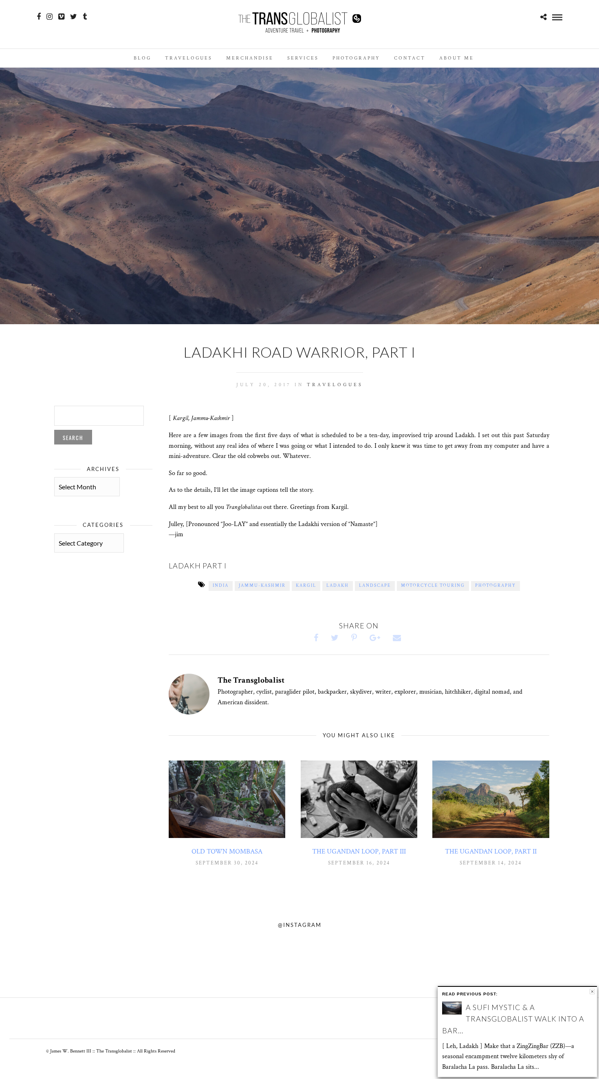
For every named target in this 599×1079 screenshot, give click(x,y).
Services (303, 58)
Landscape (375, 585)
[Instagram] (49, 16)
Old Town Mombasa (227, 851)
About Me (456, 58)
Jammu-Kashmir (262, 585)
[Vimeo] (61, 16)
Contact (409, 58)
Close (592, 991)
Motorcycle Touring (433, 585)
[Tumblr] (85, 16)
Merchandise (249, 58)
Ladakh (337, 585)
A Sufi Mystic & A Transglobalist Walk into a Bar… (513, 1019)
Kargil (306, 585)
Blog (142, 58)
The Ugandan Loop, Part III (359, 851)
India (221, 585)
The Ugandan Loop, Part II (491, 851)
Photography (356, 58)
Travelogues (188, 58)
